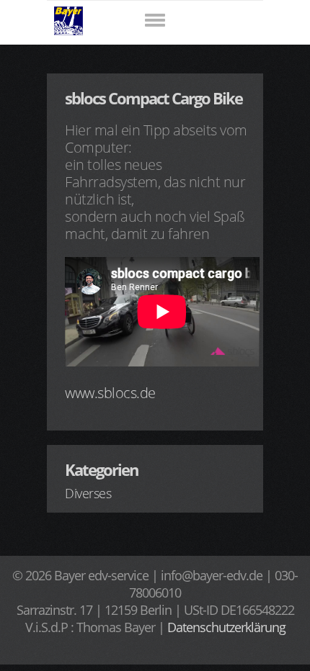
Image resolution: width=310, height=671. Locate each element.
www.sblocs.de (110, 392)
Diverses (88, 493)
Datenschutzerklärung (226, 627)
